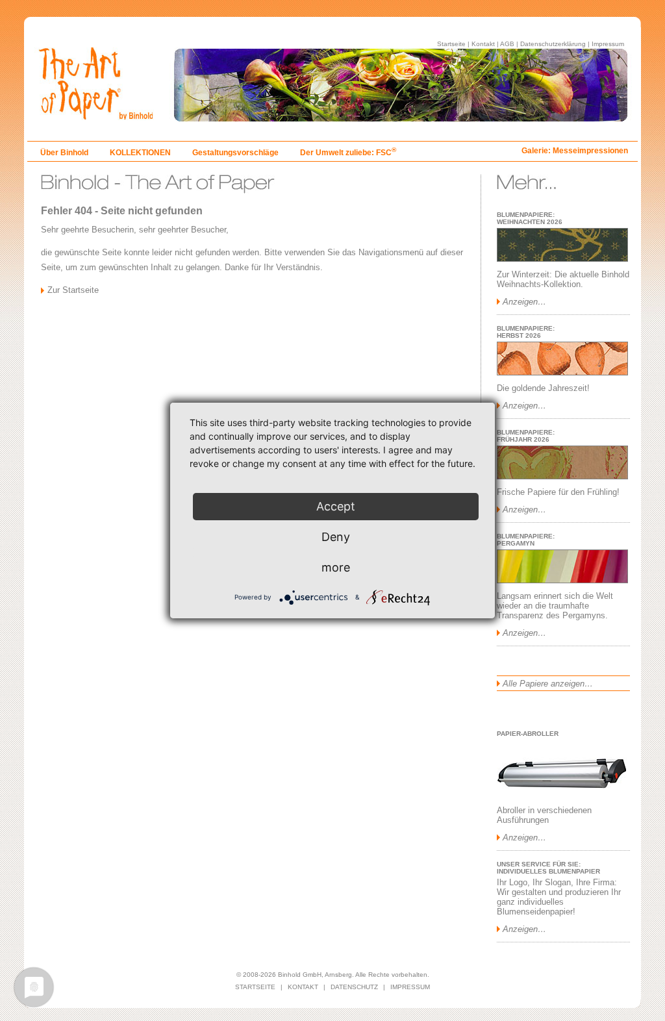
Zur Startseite (73, 290)
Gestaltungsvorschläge (235, 152)
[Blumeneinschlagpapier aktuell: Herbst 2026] (562, 372)
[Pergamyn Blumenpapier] (562, 580)
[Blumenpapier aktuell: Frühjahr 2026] (562, 476)
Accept (335, 506)
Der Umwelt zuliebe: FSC (348, 152)
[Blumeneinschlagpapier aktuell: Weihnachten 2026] (562, 259)
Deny (335, 537)
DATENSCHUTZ (354, 986)
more (335, 567)
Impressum (608, 43)
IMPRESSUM (410, 986)
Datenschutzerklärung (553, 43)
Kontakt (483, 43)
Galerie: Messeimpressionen (574, 150)
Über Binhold (64, 152)
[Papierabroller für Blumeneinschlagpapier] (562, 795)
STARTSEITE (255, 986)
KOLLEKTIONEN (140, 152)
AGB (507, 43)
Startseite (451, 43)
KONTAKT (303, 986)
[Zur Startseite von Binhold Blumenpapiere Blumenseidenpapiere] (332, 117)
